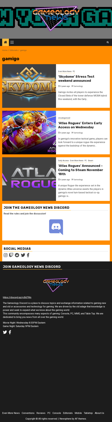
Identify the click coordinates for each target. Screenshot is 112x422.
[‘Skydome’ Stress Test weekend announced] (29, 86)
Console (56, 413)
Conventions (28, 413)
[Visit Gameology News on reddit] (17, 256)
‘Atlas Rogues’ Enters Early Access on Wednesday (80, 125)
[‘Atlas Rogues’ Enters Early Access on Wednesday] (29, 132)
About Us (99, 413)
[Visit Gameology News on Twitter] (23, 256)
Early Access (63, 161)
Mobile (78, 413)
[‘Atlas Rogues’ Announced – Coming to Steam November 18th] (29, 179)
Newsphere (65, 418)
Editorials (68, 413)
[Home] (5, 42)
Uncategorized (64, 118)
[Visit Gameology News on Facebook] (28, 256)
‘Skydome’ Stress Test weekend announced (76, 79)
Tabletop (88, 413)
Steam (90, 161)
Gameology (78, 86)
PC (74, 71)
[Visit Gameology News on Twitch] (11, 256)
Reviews (40, 413)
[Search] (108, 42)
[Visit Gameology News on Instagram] (5, 256)
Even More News (65, 71)
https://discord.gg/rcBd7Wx (17, 297)
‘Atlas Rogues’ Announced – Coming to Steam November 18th (80, 170)
